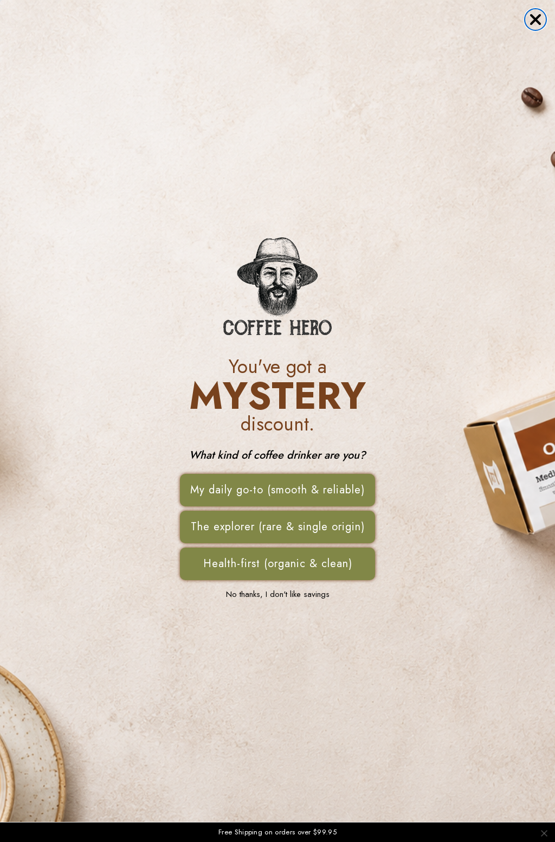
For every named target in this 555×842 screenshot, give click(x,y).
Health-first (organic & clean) (277, 563)
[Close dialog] (535, 19)
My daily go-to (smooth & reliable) (277, 490)
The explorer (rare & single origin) (278, 527)
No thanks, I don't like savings (278, 594)
